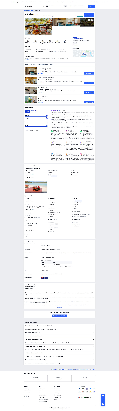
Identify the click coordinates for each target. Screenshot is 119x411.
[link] (95, 2)
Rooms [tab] (26, 64)
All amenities (27, 53)
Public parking (28, 174)
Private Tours (55, 2)
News (40, 391)
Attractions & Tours (33, 2)
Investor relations (57, 389)
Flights (17, 2)
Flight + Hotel (48, 2)
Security (55, 399)
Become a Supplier (57, 397)
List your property (57, 395)
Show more (27, 59)
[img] (38, 26)
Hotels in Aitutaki (85, 369)
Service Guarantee (27, 391)
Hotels (56, 369)
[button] (77, 2)
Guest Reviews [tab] (33, 64)
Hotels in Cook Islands (63, 369)
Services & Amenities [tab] (43, 64)
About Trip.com (42, 389)
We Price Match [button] (80, 15)
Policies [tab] (51, 64)
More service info (27, 393)
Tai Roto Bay (29, 14)
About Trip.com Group (43, 401)
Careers (40, 393)
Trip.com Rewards (57, 391)
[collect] (103, 396)
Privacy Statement (42, 397)
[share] (103, 400)
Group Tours (62, 2)
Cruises (41, 2)
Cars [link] (26, 2)
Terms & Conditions (42, 395)
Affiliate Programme (58, 393)
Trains (22, 2)
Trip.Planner (70, 2)
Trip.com (52, 369)
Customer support (27, 389)
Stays (13, 2)
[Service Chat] (103, 404)
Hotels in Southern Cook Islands (74, 369)
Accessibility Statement (43, 399)
